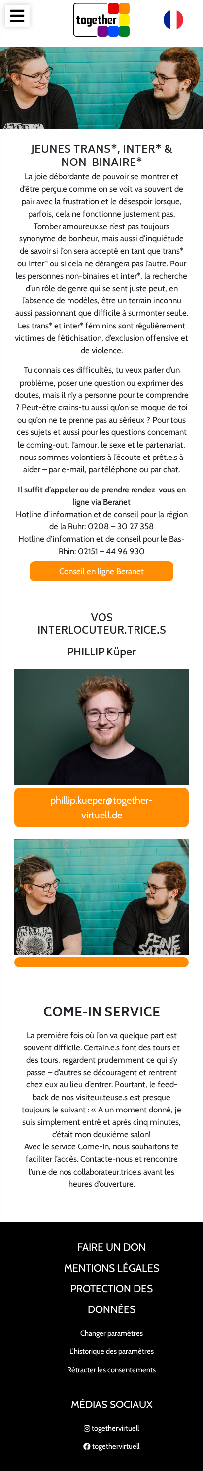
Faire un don (111, 1247)
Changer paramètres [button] (111, 1333)
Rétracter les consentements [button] (111, 1369)
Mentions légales (111, 1268)
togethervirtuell (114, 1428)
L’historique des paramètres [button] (111, 1351)
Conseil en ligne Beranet (101, 571)
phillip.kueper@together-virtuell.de (101, 807)
